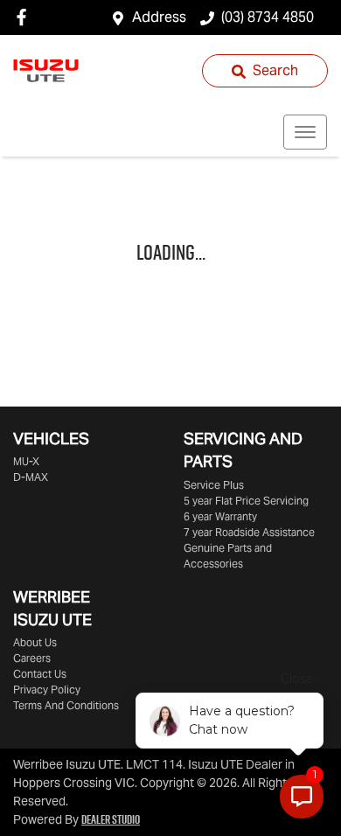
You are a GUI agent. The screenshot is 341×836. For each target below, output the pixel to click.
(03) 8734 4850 (267, 17)
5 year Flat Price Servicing (246, 500)
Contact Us (39, 673)
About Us (35, 642)
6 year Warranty (220, 516)
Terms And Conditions (66, 705)
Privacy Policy (46, 689)
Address (159, 17)
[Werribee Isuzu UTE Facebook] (25, 17)
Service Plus (214, 484)
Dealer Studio (110, 819)
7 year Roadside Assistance (249, 532)
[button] (305, 132)
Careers (32, 658)
